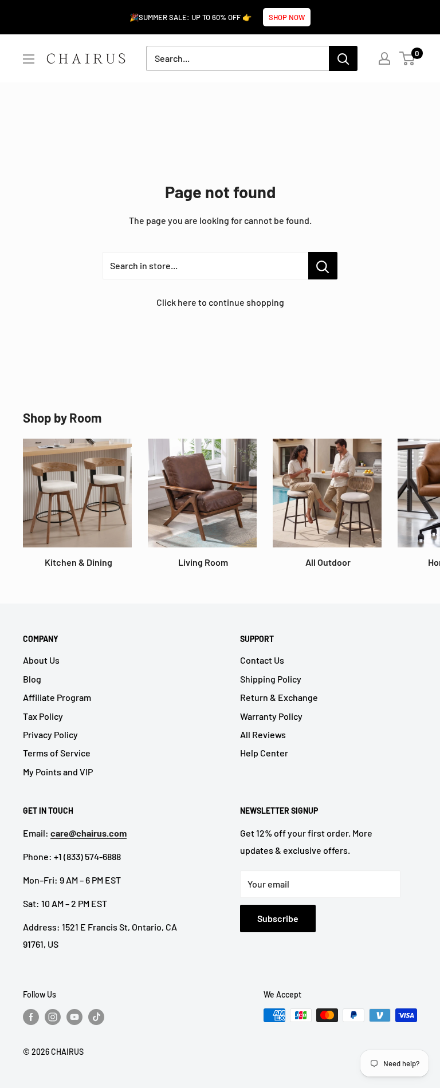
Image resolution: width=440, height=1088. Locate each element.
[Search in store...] (322, 265)
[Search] (343, 58)
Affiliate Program (57, 697)
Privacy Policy (50, 734)
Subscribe (277, 918)
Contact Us (262, 660)
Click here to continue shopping (220, 302)
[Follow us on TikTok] (96, 1016)
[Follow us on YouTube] (74, 1016)
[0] (407, 58)
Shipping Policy (270, 678)
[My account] (384, 58)
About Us (41, 660)
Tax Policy (43, 716)
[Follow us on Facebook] (31, 1016)
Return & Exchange (279, 697)
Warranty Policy (271, 716)
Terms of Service (57, 752)
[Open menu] (28, 59)
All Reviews (263, 734)
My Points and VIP (58, 771)
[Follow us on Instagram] (53, 1016)
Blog (32, 678)
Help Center (264, 752)
